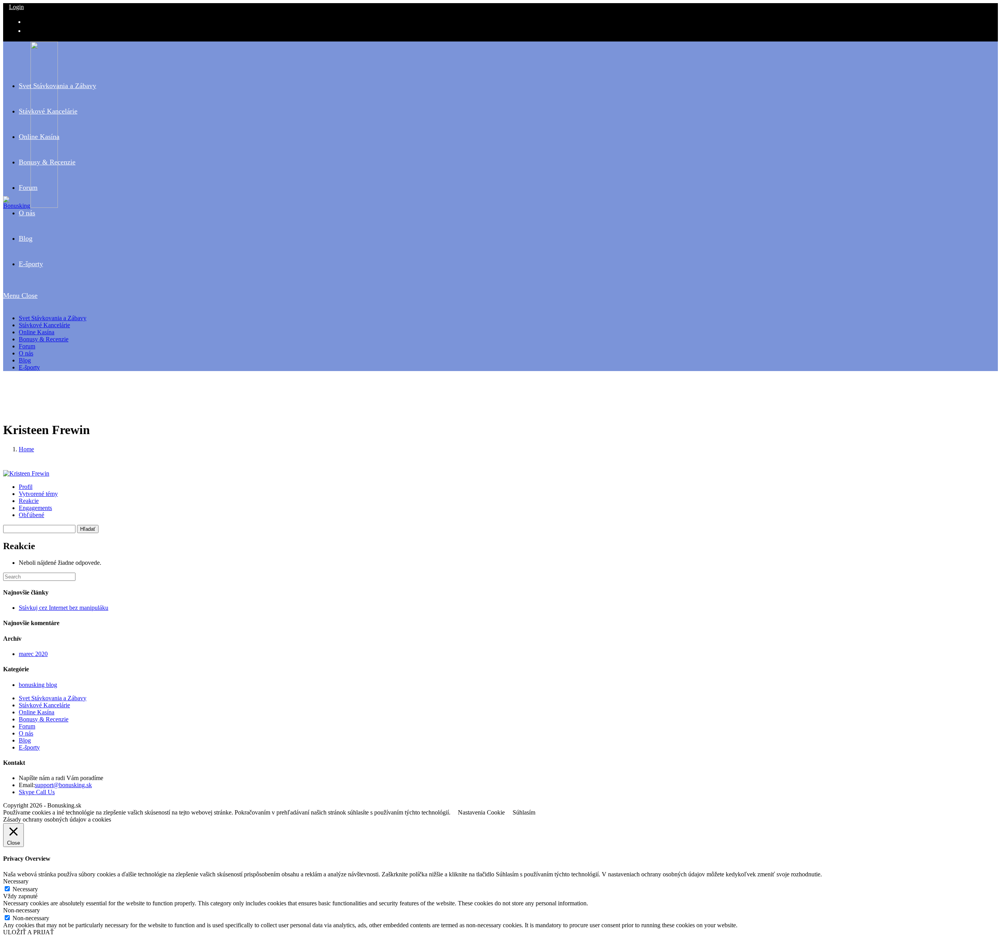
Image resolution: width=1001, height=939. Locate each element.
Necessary (25, 889)
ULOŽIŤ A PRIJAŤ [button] (28, 932)
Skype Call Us (37, 792)
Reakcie (29, 500)
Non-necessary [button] (21, 910)
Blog (25, 360)
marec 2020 (33, 654)
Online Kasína (36, 332)
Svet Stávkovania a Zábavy (52, 318)
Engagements (35, 508)
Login (16, 7)
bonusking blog (38, 684)
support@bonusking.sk (63, 785)
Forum (27, 346)
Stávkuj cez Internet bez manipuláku (63, 607)
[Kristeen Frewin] (26, 473)
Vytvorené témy (38, 493)
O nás (26, 353)
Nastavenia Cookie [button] (481, 812)
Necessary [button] (16, 881)
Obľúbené (31, 515)
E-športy (29, 367)
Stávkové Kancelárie (44, 325)
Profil (25, 486)
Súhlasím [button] (524, 812)
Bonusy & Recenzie (43, 339)
